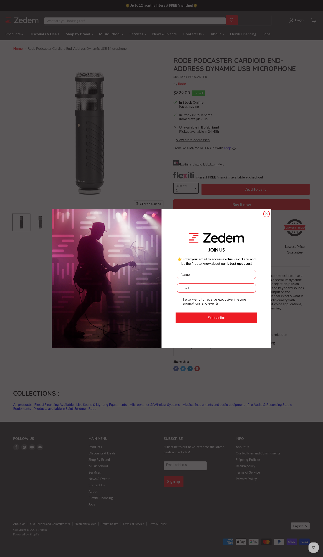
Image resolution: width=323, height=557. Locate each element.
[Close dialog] (266, 214)
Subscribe (216, 318)
